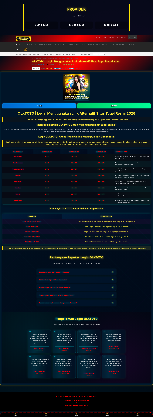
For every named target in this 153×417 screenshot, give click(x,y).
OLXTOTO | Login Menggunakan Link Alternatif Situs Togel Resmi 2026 (72, 58)
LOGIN (39, 106)
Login (46, 415)
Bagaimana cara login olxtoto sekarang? (76, 271)
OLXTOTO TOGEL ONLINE (83, 54)
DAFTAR (114, 106)
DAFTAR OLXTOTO (48, 58)
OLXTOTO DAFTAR (37, 54)
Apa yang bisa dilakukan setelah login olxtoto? (76, 295)
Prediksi (107, 415)
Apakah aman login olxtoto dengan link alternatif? (76, 302)
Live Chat (137, 415)
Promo (15, 415)
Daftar (76, 415)
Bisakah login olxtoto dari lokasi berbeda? (76, 287)
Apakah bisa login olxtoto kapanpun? (76, 279)
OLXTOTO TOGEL (60, 54)
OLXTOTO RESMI (70, 54)
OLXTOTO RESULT (49, 54)
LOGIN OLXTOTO (36, 58)
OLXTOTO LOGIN (26, 54)
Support (78, 68)
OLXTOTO (18, 54)
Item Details (36, 68)
